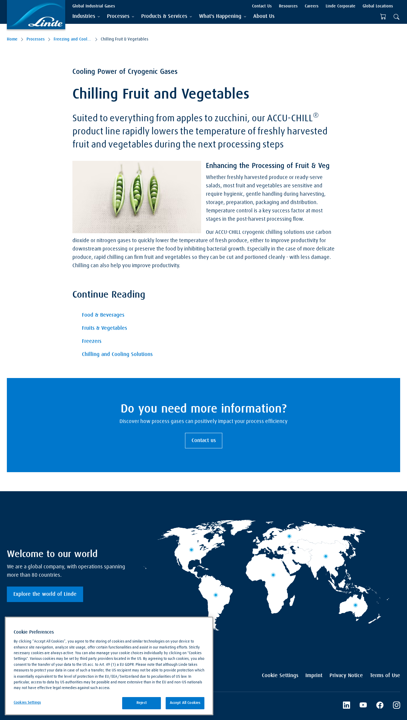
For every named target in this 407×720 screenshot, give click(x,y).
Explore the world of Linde (45, 594)
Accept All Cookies (185, 703)
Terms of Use (385, 675)
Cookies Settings (27, 703)
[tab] (86, 16)
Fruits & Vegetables (104, 328)
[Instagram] (396, 706)
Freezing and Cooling (73, 39)
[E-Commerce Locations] (383, 17)
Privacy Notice (346, 675)
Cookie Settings (280, 675)
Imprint (313, 675)
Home (12, 39)
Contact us (204, 440)
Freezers (91, 341)
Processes (36, 39)
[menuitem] (263, 16)
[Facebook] (379, 706)
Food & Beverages (103, 315)
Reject (141, 703)
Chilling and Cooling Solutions (117, 354)
